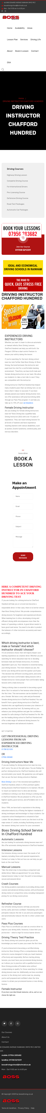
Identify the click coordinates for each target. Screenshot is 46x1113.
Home (9, 28)
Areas (29, 28)
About (10, 51)
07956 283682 (7, 757)
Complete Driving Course (17, 181)
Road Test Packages (15, 204)
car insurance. (28, 403)
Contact (35, 51)
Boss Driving (6, 782)
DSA (9, 62)
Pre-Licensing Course (16, 192)
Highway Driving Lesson (17, 175)
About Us (5, 1037)
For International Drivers (17, 187)
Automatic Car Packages (17, 210)
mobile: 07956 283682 (11, 1055)
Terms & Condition (9, 1108)
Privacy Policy (23, 1108)
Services (24, 39)
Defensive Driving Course (17, 198)
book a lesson (21, 51)
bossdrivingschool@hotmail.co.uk (15, 5)
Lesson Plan (12, 39)
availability (20, 28)
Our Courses (7, 1032)
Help (32, 1108)
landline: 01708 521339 (12, 1060)
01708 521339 (23, 250)
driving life (35, 39)
